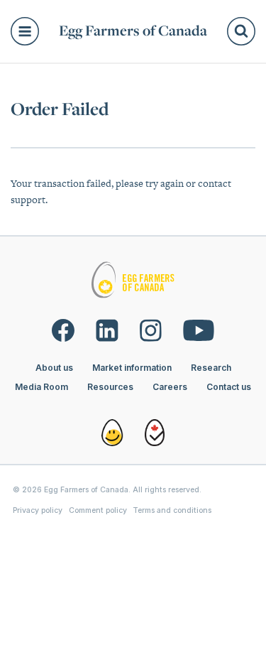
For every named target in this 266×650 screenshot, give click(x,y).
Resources (110, 386)
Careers (170, 386)
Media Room (41, 386)
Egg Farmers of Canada (133, 31)
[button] (29, 31)
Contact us (228, 386)
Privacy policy (37, 510)
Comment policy (98, 510)
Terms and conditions (172, 510)
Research (211, 367)
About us (54, 367)
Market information (132, 367)
